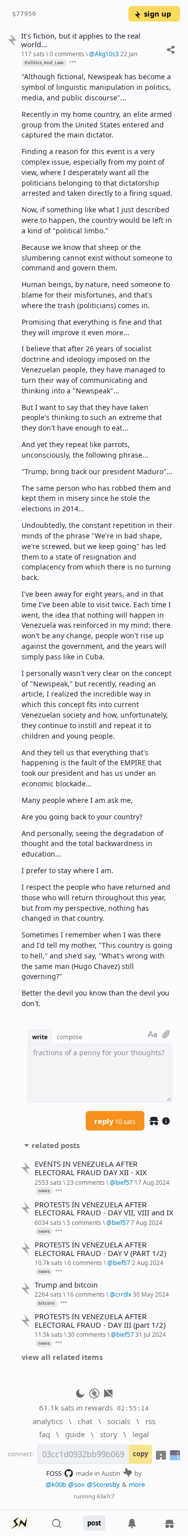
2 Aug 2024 (147, 1263)
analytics (48, 1421)
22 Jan (128, 54)
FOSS (54, 1473)
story (108, 1434)
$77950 (24, 14)
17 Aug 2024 (151, 1182)
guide (75, 1434)
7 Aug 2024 (146, 1222)
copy (140, 1453)
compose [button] (69, 1037)
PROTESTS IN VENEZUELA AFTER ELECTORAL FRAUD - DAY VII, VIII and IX (104, 1208)
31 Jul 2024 (150, 1334)
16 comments (86, 1294)
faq (44, 1434)
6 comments (85, 1263)
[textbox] (97, 540)
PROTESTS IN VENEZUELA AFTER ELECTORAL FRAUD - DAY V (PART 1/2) (100, 1249)
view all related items (62, 1357)
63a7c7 (105, 1496)
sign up (157, 14)
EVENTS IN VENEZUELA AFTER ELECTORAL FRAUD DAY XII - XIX (91, 1168)
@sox (76, 1484)
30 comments (87, 1334)
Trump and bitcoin (66, 1285)
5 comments (84, 1222)
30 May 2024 (151, 1294)
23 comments (86, 1182)
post (94, 1522)
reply (114, 1121)
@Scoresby (103, 1484)
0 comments (67, 54)
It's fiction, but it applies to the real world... (80, 40)
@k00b (56, 1484)
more (137, 1484)
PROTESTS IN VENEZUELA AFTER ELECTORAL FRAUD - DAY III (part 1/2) (100, 1320)
